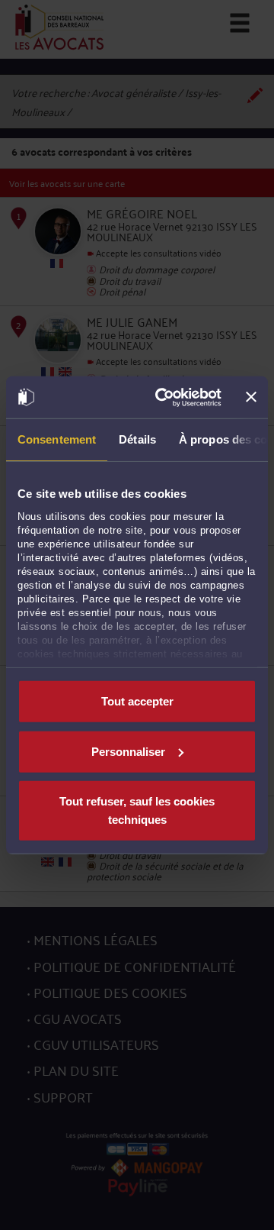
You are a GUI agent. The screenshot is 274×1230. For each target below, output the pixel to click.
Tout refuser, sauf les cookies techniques (137, 810)
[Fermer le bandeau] (251, 397)
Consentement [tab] (57, 439)
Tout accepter (137, 701)
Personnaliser (128, 750)
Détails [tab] (137, 439)
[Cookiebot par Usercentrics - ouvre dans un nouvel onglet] (163, 397)
